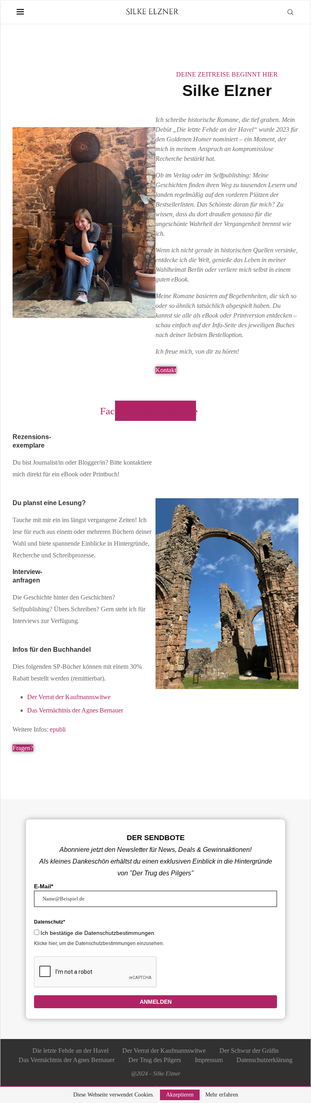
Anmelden (156, 1001)
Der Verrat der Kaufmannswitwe (69, 696)
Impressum (209, 1059)
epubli (58, 729)
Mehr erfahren (221, 1095)
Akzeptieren (180, 1095)
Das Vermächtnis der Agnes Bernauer (75, 710)
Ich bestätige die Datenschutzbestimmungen (97, 933)
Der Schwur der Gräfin (249, 1050)
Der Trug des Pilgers (154, 1059)
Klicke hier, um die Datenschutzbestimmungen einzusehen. (99, 943)
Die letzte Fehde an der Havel (70, 1050)
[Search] (290, 12)
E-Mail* (43, 886)
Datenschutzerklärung (264, 1059)
